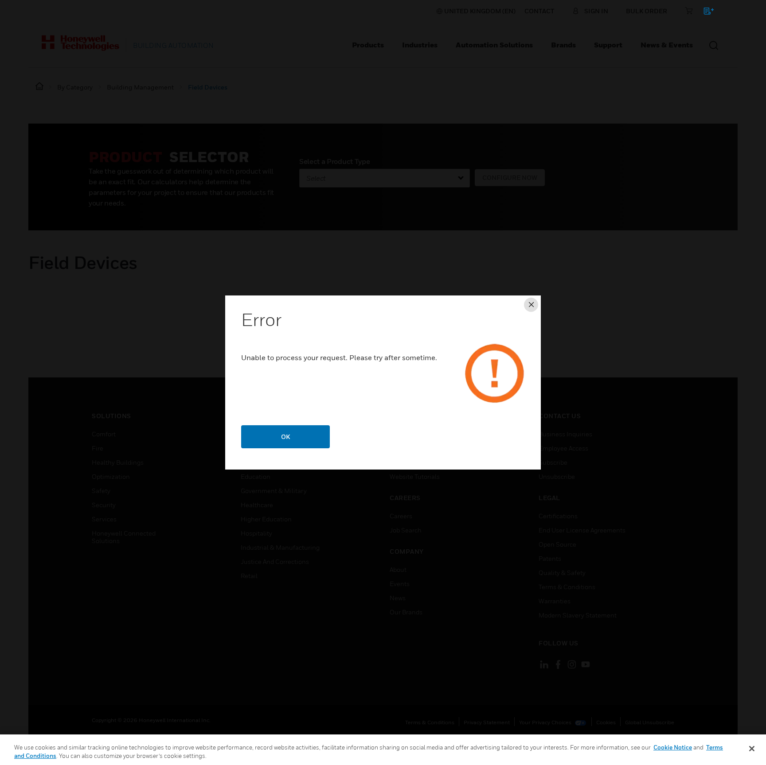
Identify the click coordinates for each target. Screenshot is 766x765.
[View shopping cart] (704, 13)
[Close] (752, 748)
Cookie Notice (672, 747)
